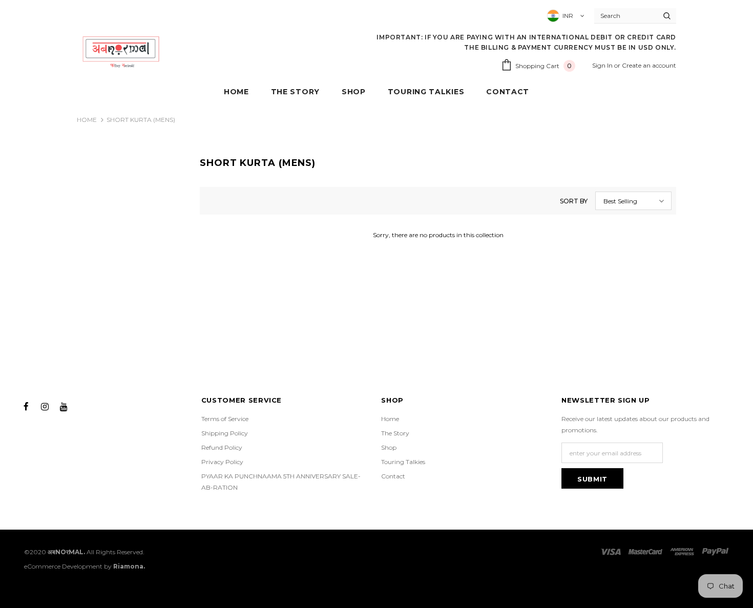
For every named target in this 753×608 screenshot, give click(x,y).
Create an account (649, 65)
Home (87, 119)
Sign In (603, 65)
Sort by (574, 201)
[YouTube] (64, 405)
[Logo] (121, 51)
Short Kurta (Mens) (141, 119)
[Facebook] (26, 405)
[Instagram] (45, 405)
